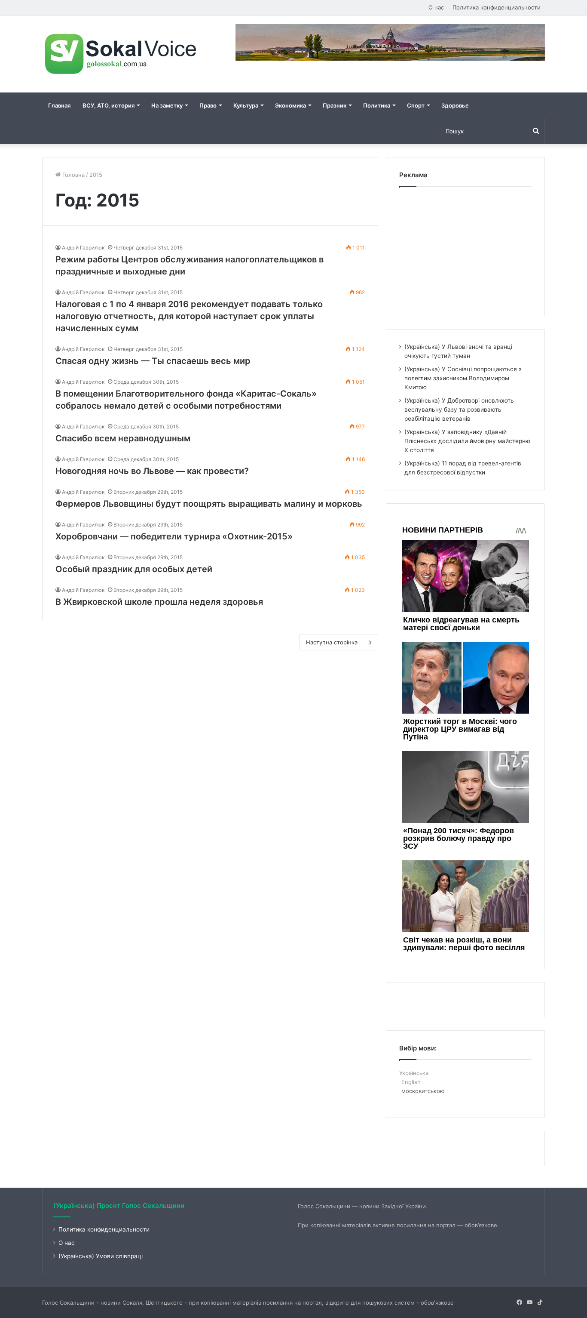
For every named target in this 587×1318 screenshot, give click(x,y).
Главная (59, 105)
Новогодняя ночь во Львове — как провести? (152, 471)
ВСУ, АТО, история (109, 105)
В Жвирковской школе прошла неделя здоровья (159, 602)
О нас (436, 7)
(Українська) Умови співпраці (100, 1256)
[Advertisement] (465, 249)
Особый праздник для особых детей (133, 569)
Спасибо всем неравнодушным (122, 438)
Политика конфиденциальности (496, 7)
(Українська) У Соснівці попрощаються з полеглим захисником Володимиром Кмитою (463, 378)
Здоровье (455, 105)
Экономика (290, 105)
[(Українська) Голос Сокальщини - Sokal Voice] (121, 54)
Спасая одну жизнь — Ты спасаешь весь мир (153, 361)
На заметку (167, 105)
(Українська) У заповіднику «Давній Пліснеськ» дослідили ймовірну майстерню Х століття (467, 440)
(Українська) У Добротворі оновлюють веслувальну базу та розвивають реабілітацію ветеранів (459, 409)
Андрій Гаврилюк (83, 247)
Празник (334, 105)
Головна (73, 174)
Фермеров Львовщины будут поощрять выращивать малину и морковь (208, 504)
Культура (245, 105)
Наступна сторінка (332, 642)
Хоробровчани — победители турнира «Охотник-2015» (174, 536)
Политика (376, 105)
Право (208, 105)
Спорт (416, 105)
